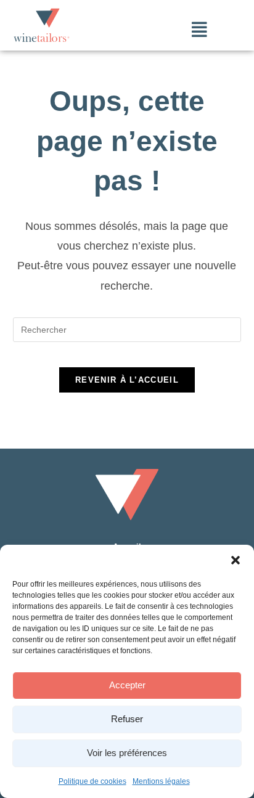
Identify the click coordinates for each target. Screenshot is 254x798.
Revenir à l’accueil (127, 380)
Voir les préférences (127, 752)
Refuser (127, 719)
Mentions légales (161, 781)
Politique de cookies (92, 781)
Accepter (127, 685)
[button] (235, 560)
